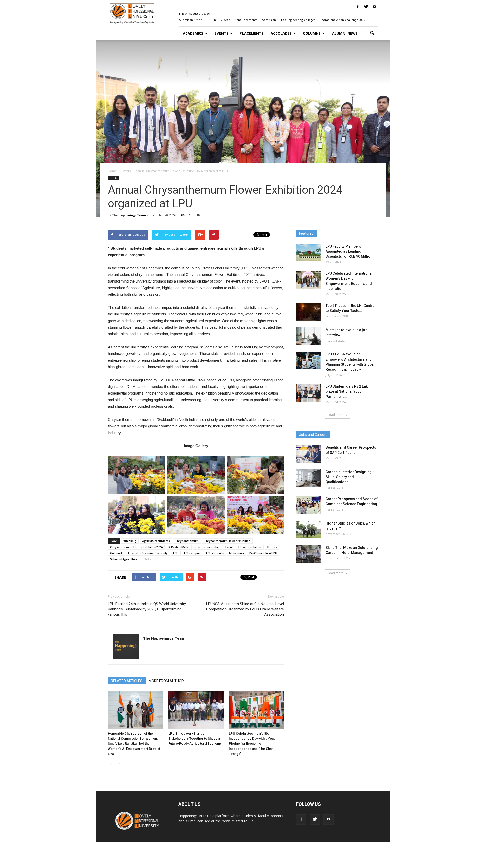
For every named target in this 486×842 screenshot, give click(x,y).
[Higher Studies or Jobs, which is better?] (308, 529)
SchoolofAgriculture (124, 559)
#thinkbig (129, 541)
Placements (252, 33)
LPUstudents (215, 553)
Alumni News (345, 33)
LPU (175, 553)
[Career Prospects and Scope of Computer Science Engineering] (308, 505)
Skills (147, 559)
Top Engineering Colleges (298, 20)
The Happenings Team (129, 215)
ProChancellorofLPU (263, 553)
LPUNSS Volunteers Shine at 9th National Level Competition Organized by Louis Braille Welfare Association (245, 609)
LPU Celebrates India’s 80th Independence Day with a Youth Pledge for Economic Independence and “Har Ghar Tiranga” (252, 744)
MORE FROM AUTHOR (166, 681)
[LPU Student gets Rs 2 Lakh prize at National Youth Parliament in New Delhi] (308, 393)
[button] (372, 33)
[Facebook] (357, 7)
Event (229, 547)
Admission (269, 20)
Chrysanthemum (187, 541)
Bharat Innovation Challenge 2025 (342, 20)
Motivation (236, 553)
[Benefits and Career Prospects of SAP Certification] (308, 454)
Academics (193, 33)
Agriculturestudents (156, 541)
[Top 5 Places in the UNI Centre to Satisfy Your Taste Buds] (308, 312)
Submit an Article (190, 20)
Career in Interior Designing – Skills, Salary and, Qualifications (350, 477)
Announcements (246, 20)
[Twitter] (366, 7)
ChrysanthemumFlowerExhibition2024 (136, 547)
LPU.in (211, 20)
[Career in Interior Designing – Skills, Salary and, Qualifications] (308, 478)
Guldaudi (116, 553)
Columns (312, 33)
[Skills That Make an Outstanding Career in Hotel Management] (308, 554)
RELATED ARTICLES (127, 681)
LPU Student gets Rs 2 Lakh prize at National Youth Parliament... (348, 391)
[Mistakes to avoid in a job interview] (308, 336)
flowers (272, 547)
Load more (335, 415)
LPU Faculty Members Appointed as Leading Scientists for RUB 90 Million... (350, 251)
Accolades (281, 33)
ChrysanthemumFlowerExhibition (227, 541)
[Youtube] (374, 7)
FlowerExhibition (249, 547)
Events (221, 33)
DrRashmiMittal (178, 547)
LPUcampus (192, 553)
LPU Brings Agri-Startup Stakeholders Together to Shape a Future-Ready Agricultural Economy (194, 738)
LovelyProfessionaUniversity (148, 553)
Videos (225, 20)
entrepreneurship (207, 547)
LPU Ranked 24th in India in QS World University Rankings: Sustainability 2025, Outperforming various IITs (147, 609)
